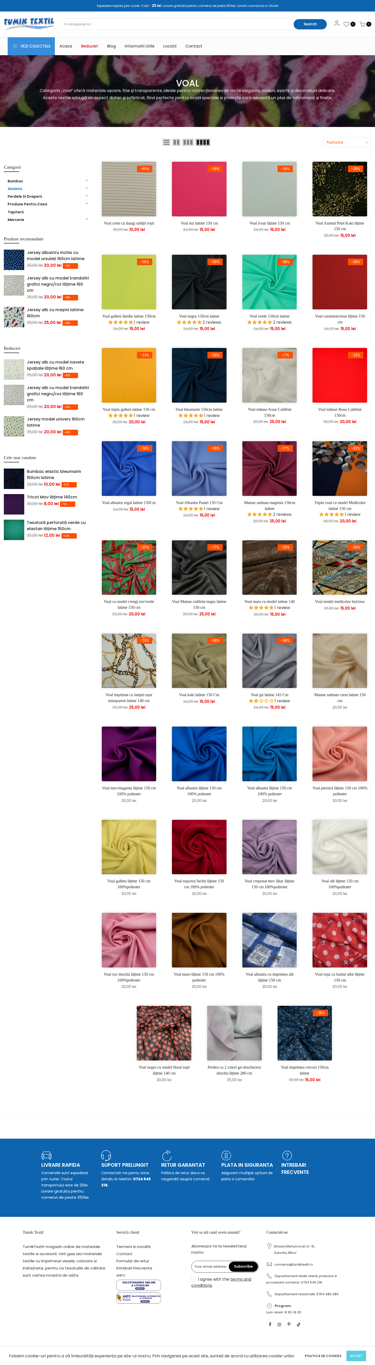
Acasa (65, 46)
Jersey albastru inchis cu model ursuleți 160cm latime (55, 256)
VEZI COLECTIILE (35, 46)
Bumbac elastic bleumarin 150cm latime (54, 475)
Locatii (170, 46)
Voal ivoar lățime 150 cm (269, 223)
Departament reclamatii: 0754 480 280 (307, 1294)
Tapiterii (16, 212)
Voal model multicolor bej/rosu (340, 601)
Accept (356, 1356)
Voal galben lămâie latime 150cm (129, 316)
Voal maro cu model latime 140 (269, 601)
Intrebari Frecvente (134, 1268)
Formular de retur (132, 1261)
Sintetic (15, 188)
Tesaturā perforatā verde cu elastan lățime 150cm (56, 526)
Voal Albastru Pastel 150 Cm (199, 502)
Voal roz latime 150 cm (199, 223)
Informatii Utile (139, 46)
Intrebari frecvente (295, 1168)
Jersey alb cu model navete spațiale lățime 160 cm (55, 365)
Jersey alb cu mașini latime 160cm (55, 313)
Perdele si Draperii (25, 196)
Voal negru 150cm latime (199, 316)
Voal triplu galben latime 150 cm (129, 409)
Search (310, 24)
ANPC (121, 1275)
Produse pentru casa (27, 204)
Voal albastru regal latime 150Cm (129, 502)
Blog (111, 46)
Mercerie (16, 219)
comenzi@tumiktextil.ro (293, 1264)
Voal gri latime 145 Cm (269, 695)
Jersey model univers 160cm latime (56, 422)
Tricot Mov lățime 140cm (52, 497)
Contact (193, 46)
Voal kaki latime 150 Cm (199, 695)
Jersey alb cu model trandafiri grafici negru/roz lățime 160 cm (58, 284)
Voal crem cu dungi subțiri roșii (129, 223)
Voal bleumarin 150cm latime (199, 409)
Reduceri (89, 46)
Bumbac (15, 181)
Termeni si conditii (133, 1246)
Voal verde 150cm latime (269, 316)
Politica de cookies (323, 1356)
